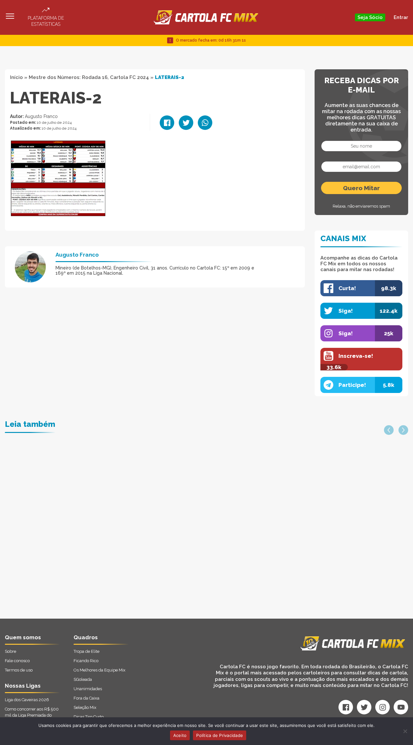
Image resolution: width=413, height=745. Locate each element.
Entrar (401, 17)
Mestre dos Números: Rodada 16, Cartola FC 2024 (89, 77)
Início (16, 77)
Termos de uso (19, 670)
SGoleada (83, 679)
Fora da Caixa (86, 698)
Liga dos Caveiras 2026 (27, 699)
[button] (389, 430)
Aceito (180, 735)
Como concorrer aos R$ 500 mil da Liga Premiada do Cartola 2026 (32, 715)
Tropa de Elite (86, 651)
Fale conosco (17, 660)
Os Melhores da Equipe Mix (100, 670)
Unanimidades (88, 688)
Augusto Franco (41, 116)
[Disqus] (137, 536)
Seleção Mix (85, 707)
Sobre (10, 651)
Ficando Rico (86, 660)
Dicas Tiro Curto (89, 716)
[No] (405, 731)
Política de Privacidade (219, 735)
